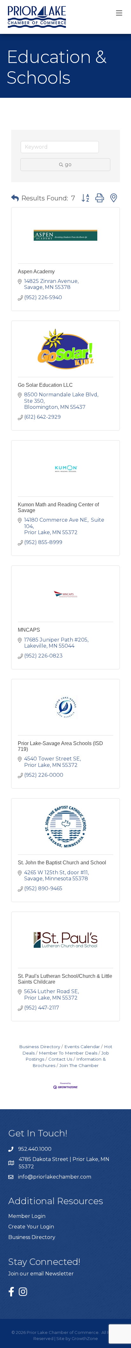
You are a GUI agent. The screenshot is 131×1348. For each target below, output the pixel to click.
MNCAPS (29, 630)
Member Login (26, 1216)
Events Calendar (82, 1046)
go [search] (68, 164)
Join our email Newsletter (41, 1274)
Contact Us (60, 1059)
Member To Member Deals (68, 1053)
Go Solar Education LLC (45, 385)
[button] (15, 198)
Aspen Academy (36, 271)
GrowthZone (85, 1338)
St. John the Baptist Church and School (62, 862)
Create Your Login (31, 1227)
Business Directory (39, 1046)
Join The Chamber (79, 1065)
